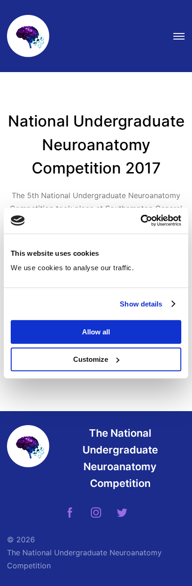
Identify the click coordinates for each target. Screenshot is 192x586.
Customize (90, 359)
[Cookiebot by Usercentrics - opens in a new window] (140, 220)
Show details (141, 304)
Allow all (96, 332)
